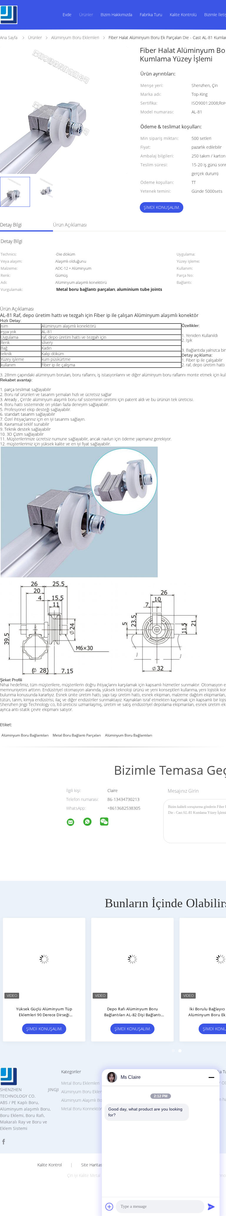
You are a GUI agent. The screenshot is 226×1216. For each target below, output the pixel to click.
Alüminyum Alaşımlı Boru (83, 1100)
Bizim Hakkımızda (116, 14)
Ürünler (86, 14)
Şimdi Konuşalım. (162, 207)
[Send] (211, 1206)
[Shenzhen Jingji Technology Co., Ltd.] (74, 823)
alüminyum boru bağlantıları (25, 735)
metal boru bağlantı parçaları (77, 735)
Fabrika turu (151, 14)
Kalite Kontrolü (183, 14)
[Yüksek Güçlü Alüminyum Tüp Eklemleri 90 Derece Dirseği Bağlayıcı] (44, 959)
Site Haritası (92, 1165)
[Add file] (109, 1206)
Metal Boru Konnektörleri (84, 1108)
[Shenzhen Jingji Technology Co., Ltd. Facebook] (3, 1142)
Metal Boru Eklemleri (80, 1083)
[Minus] (211, 1077)
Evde (67, 14)
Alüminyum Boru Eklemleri (85, 1091)
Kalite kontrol (49, 1165)
